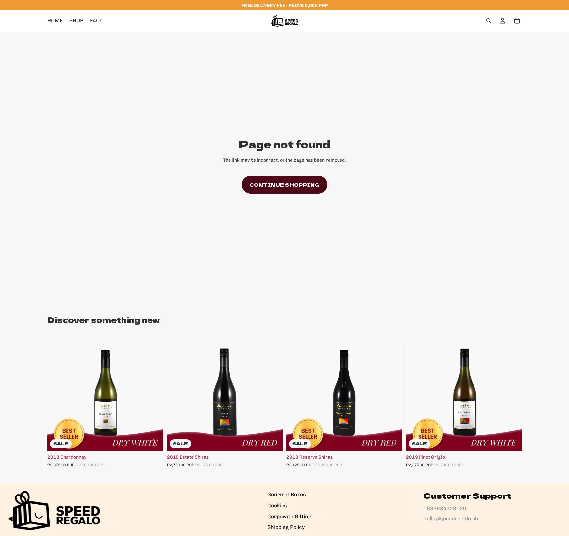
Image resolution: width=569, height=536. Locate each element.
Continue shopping (284, 184)
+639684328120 (444, 508)
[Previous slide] (57, 393)
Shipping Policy (286, 527)
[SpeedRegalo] (54, 510)
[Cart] (517, 20)
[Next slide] (153, 393)
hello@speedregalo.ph (450, 518)
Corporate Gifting (289, 516)
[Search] (488, 20)
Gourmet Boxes (286, 494)
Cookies (277, 505)
